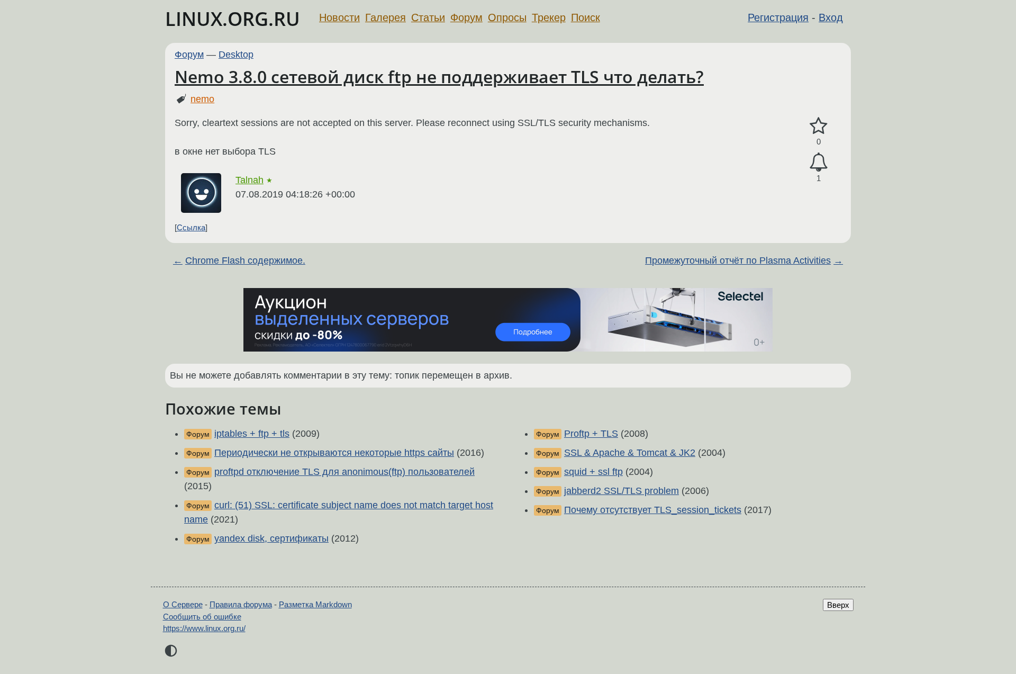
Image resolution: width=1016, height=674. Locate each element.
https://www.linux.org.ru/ (204, 628)
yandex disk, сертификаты (271, 538)
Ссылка (191, 227)
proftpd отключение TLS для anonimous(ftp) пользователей (344, 471)
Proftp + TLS (591, 433)
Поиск (585, 17)
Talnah (249, 180)
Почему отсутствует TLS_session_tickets (652, 510)
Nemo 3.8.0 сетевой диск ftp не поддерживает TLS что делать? (439, 76)
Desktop (236, 54)
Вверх (838, 604)
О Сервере (183, 604)
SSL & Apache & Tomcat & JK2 (629, 452)
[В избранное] (818, 126)
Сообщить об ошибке (202, 616)
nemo (202, 99)
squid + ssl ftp (593, 471)
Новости (339, 17)
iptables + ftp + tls (251, 433)
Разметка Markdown (315, 604)
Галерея (385, 17)
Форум (466, 17)
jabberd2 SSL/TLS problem (621, 491)
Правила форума (241, 604)
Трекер (549, 17)
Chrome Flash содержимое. (245, 260)
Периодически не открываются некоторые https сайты (334, 452)
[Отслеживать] (818, 162)
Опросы (507, 17)
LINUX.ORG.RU (232, 19)
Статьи (428, 17)
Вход (831, 17)
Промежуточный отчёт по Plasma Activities (738, 260)
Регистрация (778, 17)
